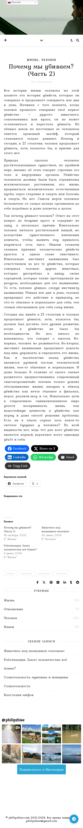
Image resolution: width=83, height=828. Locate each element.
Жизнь (33, 60)
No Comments (41, 81)
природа (26, 573)
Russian (16, 2)
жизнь (10, 573)
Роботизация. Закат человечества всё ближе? (20, 547)
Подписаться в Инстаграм (41, 769)
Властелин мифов (19, 694)
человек (61, 573)
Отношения (13, 609)
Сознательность (17, 686)
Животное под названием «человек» (55, 529)
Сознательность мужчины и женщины (36, 677)
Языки (9, 626)
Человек (49, 60)
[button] (11, 733)
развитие (44, 573)
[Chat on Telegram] (73, 819)
